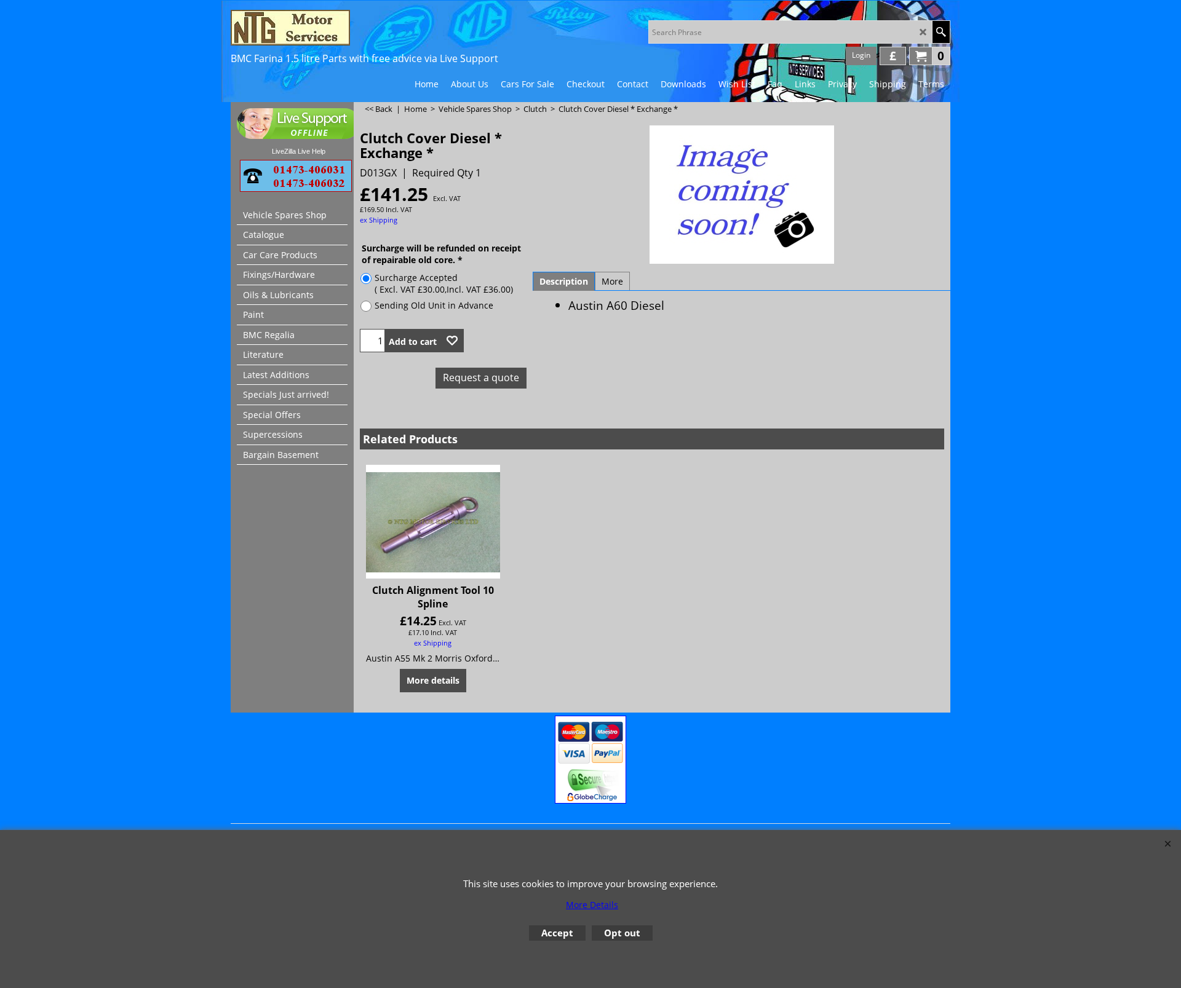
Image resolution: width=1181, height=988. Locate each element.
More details (433, 680)
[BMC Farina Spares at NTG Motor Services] (338, 27)
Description (563, 281)
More (612, 281)
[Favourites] (452, 341)
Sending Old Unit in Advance (434, 305)
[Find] (941, 32)
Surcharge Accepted (444, 283)
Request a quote (481, 377)
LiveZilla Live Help (298, 151)
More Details (592, 905)
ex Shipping (378, 219)
